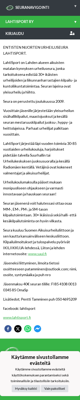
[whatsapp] (27, 328)
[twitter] (18, 328)
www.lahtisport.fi (17, 317)
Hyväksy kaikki (26, 388)
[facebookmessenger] (37, 328)
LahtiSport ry (41, 21)
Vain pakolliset (54, 388)
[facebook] (8, 328)
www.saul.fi (37, 253)
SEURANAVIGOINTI (45, 6)
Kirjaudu (15, 33)
